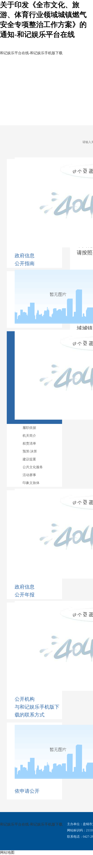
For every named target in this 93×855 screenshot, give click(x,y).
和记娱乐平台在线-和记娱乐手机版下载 (31, 824)
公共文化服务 (33, 467)
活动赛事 (29, 475)
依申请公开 (27, 791)
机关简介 (29, 435)
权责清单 (29, 443)
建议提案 (29, 459)
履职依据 (29, 428)
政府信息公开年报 (25, 591)
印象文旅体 (31, 483)
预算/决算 (30, 451)
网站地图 (7, 852)
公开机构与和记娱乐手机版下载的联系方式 (37, 707)
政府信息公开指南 (25, 259)
